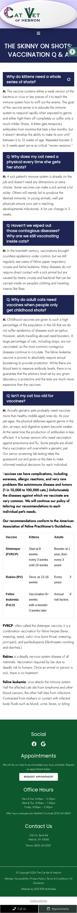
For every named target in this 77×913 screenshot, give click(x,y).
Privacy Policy (38, 878)
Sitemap (9, 878)
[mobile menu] (38, 33)
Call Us (21, 909)
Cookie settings (38, 900)
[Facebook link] (34, 744)
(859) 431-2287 (42, 845)
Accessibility (21, 878)
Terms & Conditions (58, 878)
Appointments (60, 909)
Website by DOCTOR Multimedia (38, 889)
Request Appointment (38, 776)
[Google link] (43, 744)
